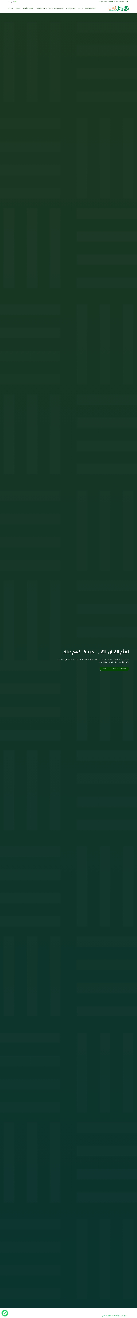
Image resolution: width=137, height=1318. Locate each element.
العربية (12, 2)
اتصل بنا (10, 8)
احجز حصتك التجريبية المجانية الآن (113, 668)
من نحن (80, 8)
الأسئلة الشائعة (28, 8)
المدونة (18, 8)
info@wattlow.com (105, 2)
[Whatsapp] (4, 1313)
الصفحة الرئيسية (90, 8)
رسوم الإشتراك (71, 8)
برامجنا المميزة (42, 8)
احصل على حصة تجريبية (56, 8)
